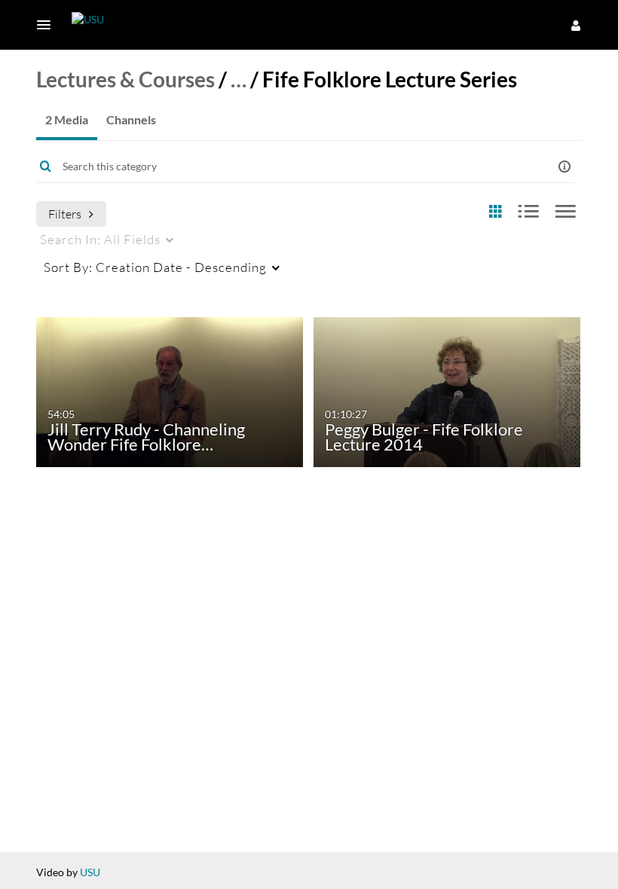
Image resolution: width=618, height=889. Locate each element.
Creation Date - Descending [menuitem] (155, 267)
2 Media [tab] (66, 119)
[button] (48, 24)
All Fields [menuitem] (100, 239)
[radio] (495, 212)
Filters (64, 213)
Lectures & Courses (125, 79)
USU (90, 872)
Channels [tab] (131, 119)
